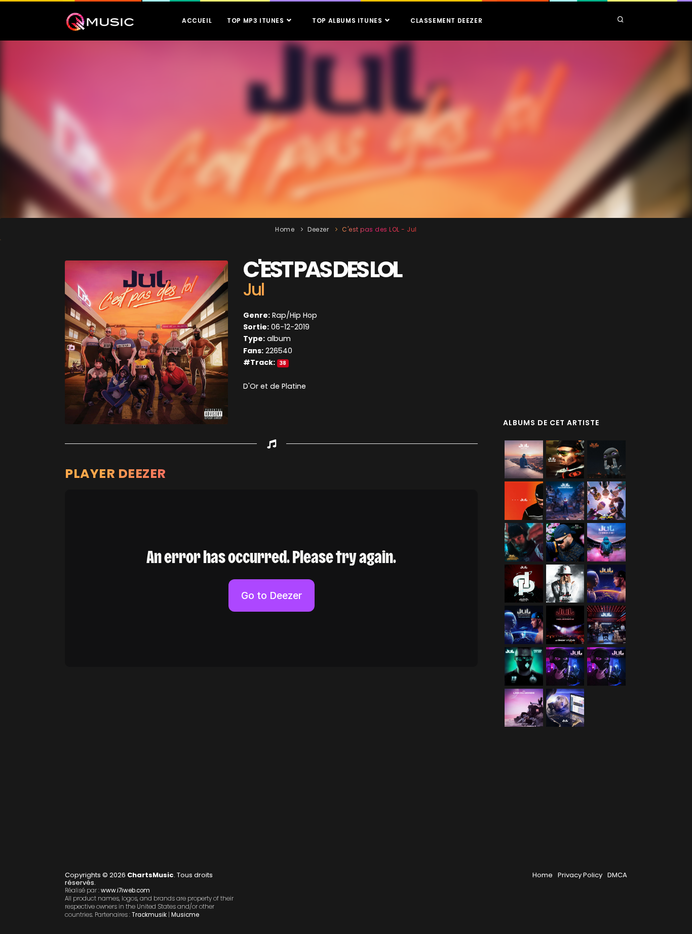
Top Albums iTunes (348, 20)
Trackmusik (149, 915)
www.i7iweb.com (125, 890)
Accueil (197, 20)
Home (284, 229)
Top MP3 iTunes (256, 20)
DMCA (617, 875)
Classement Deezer (446, 20)
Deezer (318, 229)
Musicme (185, 915)
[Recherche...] (620, 20)
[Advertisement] (346, 129)
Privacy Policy (580, 875)
